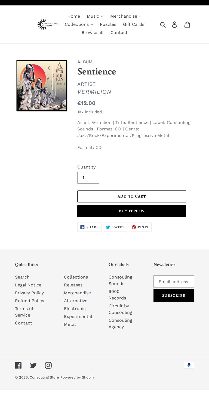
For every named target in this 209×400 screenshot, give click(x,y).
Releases (73, 285)
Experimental (78, 316)
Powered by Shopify (77, 377)
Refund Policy (29, 300)
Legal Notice (28, 285)
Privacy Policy (29, 292)
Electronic (75, 308)
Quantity (86, 167)
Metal (70, 324)
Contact (23, 323)
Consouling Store (44, 377)
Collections (76, 277)
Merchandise (77, 292)
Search (22, 277)
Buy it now (132, 210)
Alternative (75, 300)
